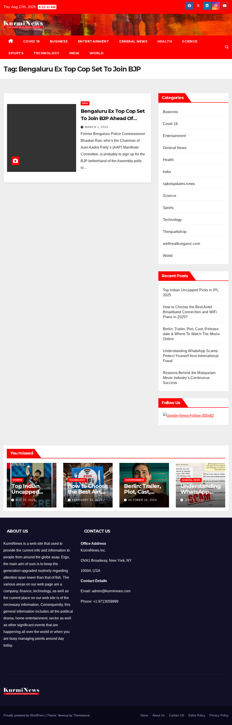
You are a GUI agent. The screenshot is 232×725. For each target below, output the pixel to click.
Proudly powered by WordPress (24, 715)
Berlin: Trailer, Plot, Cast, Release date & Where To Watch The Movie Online (191, 334)
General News (133, 41)
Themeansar (81, 715)
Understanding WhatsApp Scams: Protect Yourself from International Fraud (191, 356)
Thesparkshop (174, 232)
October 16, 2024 (142, 500)
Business (59, 41)
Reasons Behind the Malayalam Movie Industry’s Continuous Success (189, 378)
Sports (16, 53)
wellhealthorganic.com (181, 244)
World (96, 53)
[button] (227, 47)
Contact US (176, 715)
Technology (46, 53)
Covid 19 (31, 41)
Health (164, 41)
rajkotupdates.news (179, 184)
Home (144, 715)
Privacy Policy (219, 715)
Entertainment (93, 41)
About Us (158, 715)
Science (190, 41)
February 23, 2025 (87, 500)
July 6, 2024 (194, 500)
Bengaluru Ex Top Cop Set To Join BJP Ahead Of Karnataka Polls (113, 118)
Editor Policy (196, 715)
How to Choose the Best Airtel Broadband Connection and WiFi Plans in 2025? (190, 312)
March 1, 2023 (96, 127)
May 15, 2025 (26, 500)
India (74, 53)
